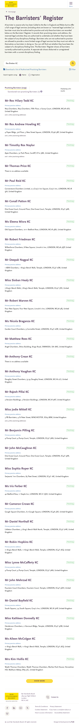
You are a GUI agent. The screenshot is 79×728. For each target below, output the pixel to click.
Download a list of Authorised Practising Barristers (25, 70)
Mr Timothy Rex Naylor (20, 145)
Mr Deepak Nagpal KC (19, 260)
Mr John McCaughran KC (21, 448)
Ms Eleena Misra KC (17, 221)
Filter (73, 70)
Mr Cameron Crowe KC (19, 504)
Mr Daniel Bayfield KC (19, 600)
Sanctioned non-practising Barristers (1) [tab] (24, 92)
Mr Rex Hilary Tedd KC (19, 100)
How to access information (44, 713)
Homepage (12, 12)
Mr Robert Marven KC (19, 300)
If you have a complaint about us (60, 710)
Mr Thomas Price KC (18, 166)
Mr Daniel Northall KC (19, 521)
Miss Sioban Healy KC (19, 280)
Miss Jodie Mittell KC (18, 409)
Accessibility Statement (62, 713)
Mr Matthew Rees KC (18, 339)
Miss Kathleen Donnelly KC (22, 618)
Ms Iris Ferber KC (16, 486)
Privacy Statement (56, 706)
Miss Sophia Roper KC (19, 468)
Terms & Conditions (41, 706)
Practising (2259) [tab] (15, 88)
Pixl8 (72, 722)
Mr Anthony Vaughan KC (20, 371)
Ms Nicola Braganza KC (20, 321)
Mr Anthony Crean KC (18, 356)
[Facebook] (7, 708)
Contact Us (54, 697)
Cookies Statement (41, 710)
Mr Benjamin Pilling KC (19, 430)
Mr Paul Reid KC (15, 181)
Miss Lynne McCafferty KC (21, 562)
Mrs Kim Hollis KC (17, 659)
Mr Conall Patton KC (18, 201)
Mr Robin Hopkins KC (19, 542)
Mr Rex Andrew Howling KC (22, 124)
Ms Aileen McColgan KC (20, 638)
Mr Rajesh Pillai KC (17, 392)
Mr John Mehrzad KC (18, 580)
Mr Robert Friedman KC (20, 239)
